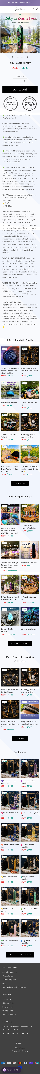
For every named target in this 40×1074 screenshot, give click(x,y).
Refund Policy (7, 1007)
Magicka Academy (9, 972)
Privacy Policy (7, 1010)
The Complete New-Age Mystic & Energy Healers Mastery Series (9, 565)
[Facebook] (3, 1033)
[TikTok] (28, 1033)
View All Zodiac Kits (20, 955)
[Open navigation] (3, 9)
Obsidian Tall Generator (29, 563)
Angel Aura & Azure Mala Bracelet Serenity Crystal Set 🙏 (29, 469)
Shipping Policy (8, 1003)
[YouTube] (23, 1033)
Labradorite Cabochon (9, 403)
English (19, 1043)
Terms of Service (9, 1014)
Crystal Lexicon (8, 976)
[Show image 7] (24, 57)
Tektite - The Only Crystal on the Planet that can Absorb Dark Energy (10, 370)
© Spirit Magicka (20, 1048)
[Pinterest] (18, 1033)
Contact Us (6, 999)
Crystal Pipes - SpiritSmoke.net (14, 987)
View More (20, 483)
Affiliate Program (9, 979)
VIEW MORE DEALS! (20, 643)
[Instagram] (13, 1033)
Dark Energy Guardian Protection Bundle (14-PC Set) (29, 370)
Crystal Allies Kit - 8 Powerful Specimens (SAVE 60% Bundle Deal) (9, 530)
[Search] (34, 9)
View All (20, 738)
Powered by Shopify (20, 1051)
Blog (4, 983)
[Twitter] (8, 1033)
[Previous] (12, 57)
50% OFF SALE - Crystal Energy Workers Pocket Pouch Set (9, 469)
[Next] (27, 57)
